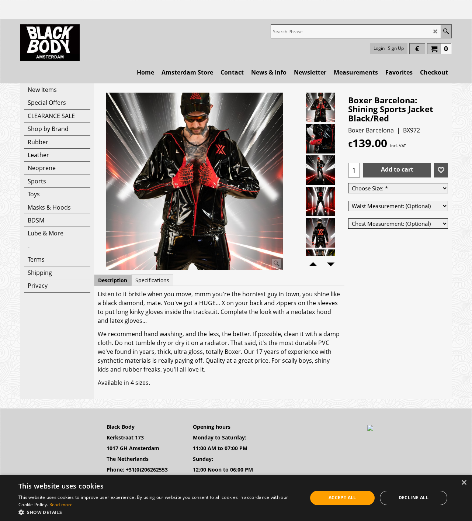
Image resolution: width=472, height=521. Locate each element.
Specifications (152, 280)
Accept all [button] (342, 497)
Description (112, 280)
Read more (61, 504)
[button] (158, 511)
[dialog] (236, 498)
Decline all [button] (413, 497)
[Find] (446, 31)
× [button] (463, 483)
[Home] (50, 42)
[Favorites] (441, 170)
